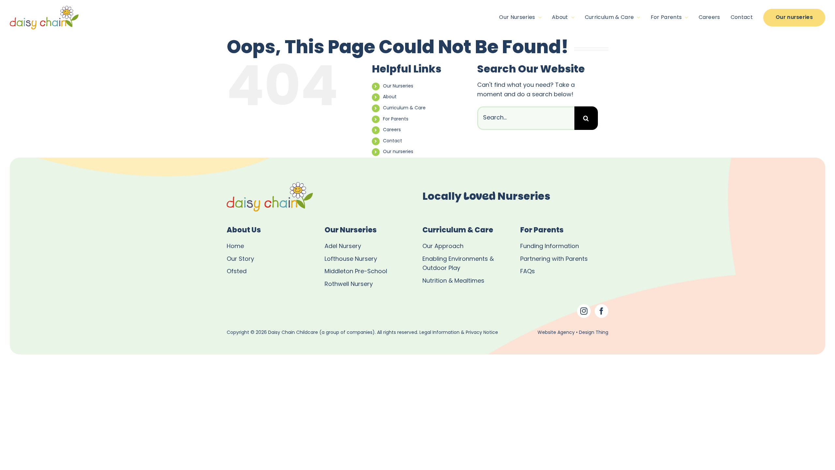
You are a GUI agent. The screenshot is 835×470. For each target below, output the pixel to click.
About (390, 97)
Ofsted (237, 271)
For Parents (395, 119)
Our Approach (442, 246)
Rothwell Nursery (349, 284)
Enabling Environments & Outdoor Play (458, 264)
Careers (392, 130)
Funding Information (549, 246)
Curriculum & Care (404, 108)
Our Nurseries (398, 86)
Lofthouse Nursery (351, 259)
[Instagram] (584, 311)
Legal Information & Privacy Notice (458, 333)
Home (235, 246)
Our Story (240, 259)
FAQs (527, 271)
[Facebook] (601, 311)
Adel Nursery (343, 246)
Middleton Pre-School (356, 271)
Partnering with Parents (554, 259)
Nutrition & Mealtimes (453, 281)
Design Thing (593, 333)
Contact (392, 141)
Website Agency (556, 333)
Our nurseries (398, 152)
